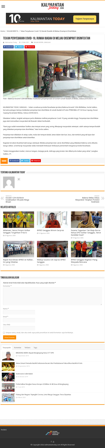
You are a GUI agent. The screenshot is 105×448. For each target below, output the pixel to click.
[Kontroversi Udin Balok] (8, 377)
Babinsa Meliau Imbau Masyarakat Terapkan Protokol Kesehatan (87, 199)
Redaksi (4, 430)
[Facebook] (51, 441)
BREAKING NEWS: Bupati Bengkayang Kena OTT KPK (35, 353)
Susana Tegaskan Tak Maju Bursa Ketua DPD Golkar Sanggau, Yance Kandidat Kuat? (86, 232)
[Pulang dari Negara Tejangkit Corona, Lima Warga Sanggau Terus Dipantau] (8, 397)
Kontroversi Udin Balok (24, 374)
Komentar (7, 286)
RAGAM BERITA (12, 31)
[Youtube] (53, 441)
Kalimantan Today (11, 42)
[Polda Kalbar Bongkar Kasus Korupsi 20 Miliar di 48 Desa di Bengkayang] (8, 387)
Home (3, 31)
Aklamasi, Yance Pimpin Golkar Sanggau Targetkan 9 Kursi (16, 231)
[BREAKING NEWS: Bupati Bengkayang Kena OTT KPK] (8, 356)
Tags (35, 348)
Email (5, 317)
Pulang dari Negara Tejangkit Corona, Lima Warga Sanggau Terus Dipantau (43, 395)
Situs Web (6, 325)
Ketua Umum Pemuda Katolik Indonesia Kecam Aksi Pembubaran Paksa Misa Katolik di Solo (49, 363)
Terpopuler (7, 348)
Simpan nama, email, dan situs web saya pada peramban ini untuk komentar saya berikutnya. (39, 333)
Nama (6, 309)
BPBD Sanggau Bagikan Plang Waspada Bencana (84, 261)
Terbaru (27, 348)
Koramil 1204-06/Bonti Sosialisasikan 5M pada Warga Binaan (17, 199)
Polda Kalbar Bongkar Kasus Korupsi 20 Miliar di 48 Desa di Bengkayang (42, 384)
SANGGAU (47, 42)
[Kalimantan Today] (52, 6)
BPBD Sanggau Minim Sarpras (50, 230)
